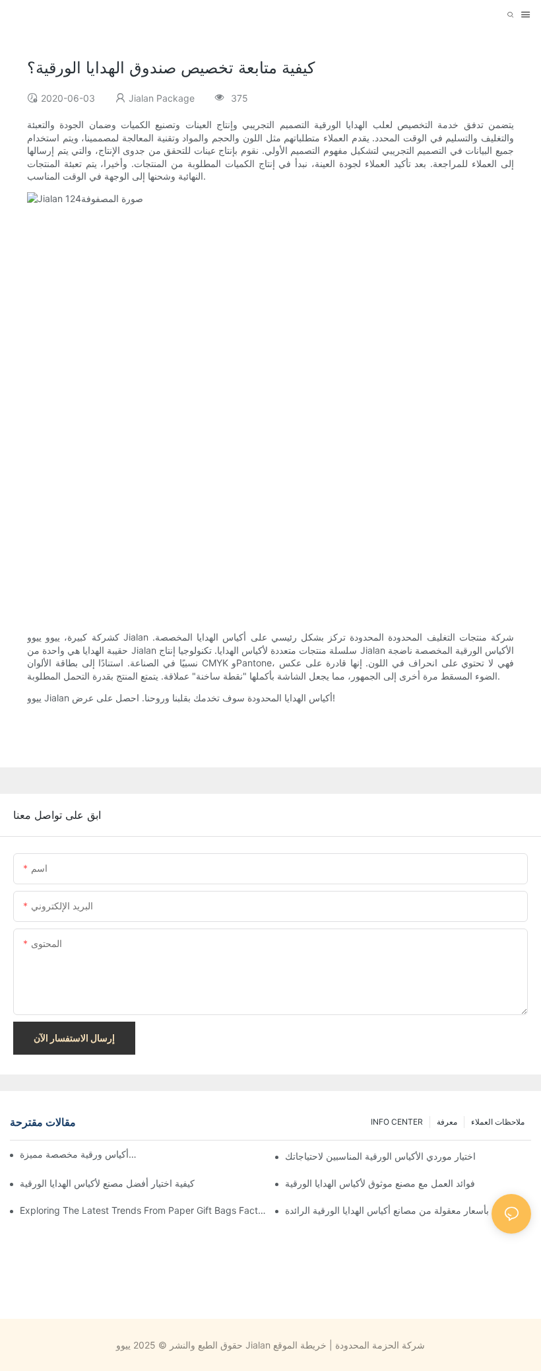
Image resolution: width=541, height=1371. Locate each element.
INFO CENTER (397, 1122)
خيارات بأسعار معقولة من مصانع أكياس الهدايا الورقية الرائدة (402, 1210)
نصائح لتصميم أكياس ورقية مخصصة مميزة (79, 1154)
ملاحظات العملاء (498, 1122)
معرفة (447, 1122)
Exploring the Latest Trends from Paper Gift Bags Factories (143, 1210)
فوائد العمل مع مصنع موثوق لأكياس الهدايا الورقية (380, 1183)
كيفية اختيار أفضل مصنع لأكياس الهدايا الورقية (107, 1183)
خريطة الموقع (300, 1345)
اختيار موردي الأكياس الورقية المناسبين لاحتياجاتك (380, 1156)
